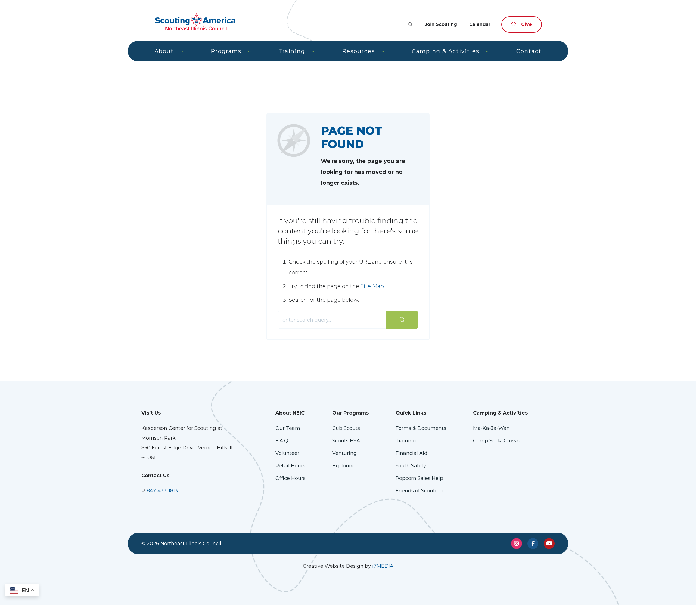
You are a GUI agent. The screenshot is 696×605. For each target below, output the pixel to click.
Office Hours (290, 478)
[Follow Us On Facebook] (532, 543)
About (164, 51)
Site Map (372, 286)
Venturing (344, 453)
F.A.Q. (282, 441)
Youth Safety (411, 466)
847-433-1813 (162, 491)
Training (291, 51)
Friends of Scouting (419, 491)
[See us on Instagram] (516, 543)
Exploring (344, 466)
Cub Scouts (346, 428)
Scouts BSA (346, 441)
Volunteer (287, 453)
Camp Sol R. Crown (496, 441)
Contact (529, 51)
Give (526, 24)
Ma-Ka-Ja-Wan (491, 428)
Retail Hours (290, 466)
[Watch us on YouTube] (549, 543)
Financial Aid (411, 453)
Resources (358, 51)
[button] (410, 24)
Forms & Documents (421, 428)
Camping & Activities (445, 51)
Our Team (287, 428)
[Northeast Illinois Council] (196, 21)
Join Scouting (441, 24)
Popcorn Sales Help (419, 478)
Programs (226, 51)
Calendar (479, 24)
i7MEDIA (382, 566)
